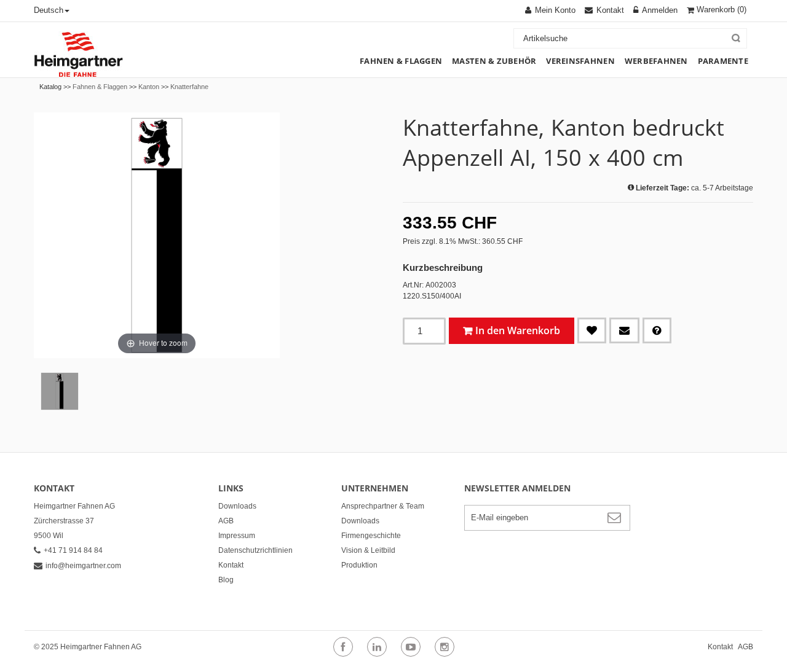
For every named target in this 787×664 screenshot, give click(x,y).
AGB (226, 521)
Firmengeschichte (371, 535)
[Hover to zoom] (157, 234)
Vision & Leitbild (368, 550)
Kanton (148, 86)
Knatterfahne (189, 86)
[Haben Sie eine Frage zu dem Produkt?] (657, 330)
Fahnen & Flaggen (100, 86)
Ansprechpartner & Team (382, 506)
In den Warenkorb (517, 330)
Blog (226, 580)
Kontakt (230, 565)
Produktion (359, 565)
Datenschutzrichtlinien (255, 550)
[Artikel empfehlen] (624, 330)
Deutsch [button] (48, 10)
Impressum (236, 535)
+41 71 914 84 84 (73, 550)
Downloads (237, 506)
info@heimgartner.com (83, 565)
